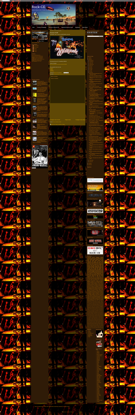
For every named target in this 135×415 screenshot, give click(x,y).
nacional (88, 258)
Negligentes (98, 380)
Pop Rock (93, 308)
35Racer (98, 352)
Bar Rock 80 (61, 74)
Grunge (89, 278)
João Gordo (88, 321)
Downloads (77, 27)
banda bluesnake (56, 74)
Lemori (98, 372)
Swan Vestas (99, 395)
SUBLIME (91, 326)
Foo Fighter (93, 280)
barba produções (94, 283)
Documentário (100, 287)
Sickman (98, 390)
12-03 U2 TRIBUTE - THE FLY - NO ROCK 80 (96, 120)
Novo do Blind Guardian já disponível (94, 127)
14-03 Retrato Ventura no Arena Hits (94, 116)
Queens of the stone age (99, 308)
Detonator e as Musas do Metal (97, 291)
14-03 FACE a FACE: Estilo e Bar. (94, 119)
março (90, 72)
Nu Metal (88, 324)
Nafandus (98, 379)
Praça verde (99, 325)
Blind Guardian (97, 278)
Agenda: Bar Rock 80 (40, 119)
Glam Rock (93, 306)
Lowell (98, 373)
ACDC (93, 267)
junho (90, 68)
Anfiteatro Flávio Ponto (95, 311)
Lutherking (98, 374)
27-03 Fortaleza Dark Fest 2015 (94, 96)
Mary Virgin (98, 376)
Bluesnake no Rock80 (92, 109)
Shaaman (95, 326)
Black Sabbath (99, 267)
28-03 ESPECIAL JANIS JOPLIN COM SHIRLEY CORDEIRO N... (95, 90)
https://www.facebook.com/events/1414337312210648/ (58, 64)
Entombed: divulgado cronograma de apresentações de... (94, 111)
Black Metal (89, 287)
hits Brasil (88, 310)
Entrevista (88, 265)
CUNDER (100, 264)
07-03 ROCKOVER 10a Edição (93, 136)
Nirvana (88, 277)
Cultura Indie (100, 303)
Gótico (88, 297)
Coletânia (88, 268)
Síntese (98, 397)
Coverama (88, 267)
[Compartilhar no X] (66, 72)
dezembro (90, 60)
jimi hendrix (98, 294)
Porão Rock (91, 325)
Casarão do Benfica (99, 290)
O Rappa (97, 324)
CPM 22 (96, 302)
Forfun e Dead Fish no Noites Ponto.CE (95, 128)
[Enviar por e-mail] (64, 72)
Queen (101, 266)
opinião (93, 278)
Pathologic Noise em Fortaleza (93, 130)
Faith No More (100, 319)
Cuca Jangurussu (89, 317)
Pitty (98, 282)
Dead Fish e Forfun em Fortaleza (94, 100)
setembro (90, 64)
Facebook (51, 68)
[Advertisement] (67, 111)
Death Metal (89, 269)
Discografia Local (90, 333)
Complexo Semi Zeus (95, 303)
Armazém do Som (89, 301)
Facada (98, 362)
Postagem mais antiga (80, 119)
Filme (88, 320)
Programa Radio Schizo (40, 93)
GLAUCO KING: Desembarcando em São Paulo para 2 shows (95, 74)
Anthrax (93, 290)
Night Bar (100, 269)
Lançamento (95, 258)
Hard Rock (95, 269)
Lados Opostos (99, 369)
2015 (89, 59)
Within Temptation (92, 294)
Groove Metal (95, 320)
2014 (89, 163)
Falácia (98, 365)
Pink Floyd (95, 263)
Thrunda (98, 401)
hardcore (90, 263)
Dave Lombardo (89, 291)
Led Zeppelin (94, 268)
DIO (88, 282)
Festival (101, 258)
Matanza (88, 274)
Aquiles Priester (91, 312)
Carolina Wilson (36, 45)
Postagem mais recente (55, 119)
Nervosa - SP (93, 285)
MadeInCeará (96, 262)
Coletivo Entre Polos (95, 316)
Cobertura (89, 262)
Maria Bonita (97, 260)
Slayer (101, 282)
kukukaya (97, 310)
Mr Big (96, 298)
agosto (90, 65)
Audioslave (97, 286)
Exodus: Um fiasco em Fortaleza (42, 106)
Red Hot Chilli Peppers (94, 272)
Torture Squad (94, 274)
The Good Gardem (96, 299)
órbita (89, 271)
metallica (100, 268)
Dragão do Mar (94, 271)
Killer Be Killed (98, 321)
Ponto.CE (97, 285)
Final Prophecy (99, 366)
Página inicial (68, 119)
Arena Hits (100, 271)
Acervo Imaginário (94, 264)
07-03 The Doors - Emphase (93, 131)
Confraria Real (100, 316)
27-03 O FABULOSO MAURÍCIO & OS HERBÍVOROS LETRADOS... (95, 95)
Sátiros (98, 396)
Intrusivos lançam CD (40, 81)
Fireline (98, 367)
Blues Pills (95, 295)
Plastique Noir (99, 382)
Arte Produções (100, 312)
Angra (93, 270)
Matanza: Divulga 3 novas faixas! (94, 86)
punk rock (101, 270)
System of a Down (95, 276)
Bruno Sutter (92, 302)
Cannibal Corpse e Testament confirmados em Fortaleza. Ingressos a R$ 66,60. (41, 99)
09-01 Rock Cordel (40, 131)
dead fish (88, 286)
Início (33, 27)
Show (65, 74)
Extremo (90, 273)
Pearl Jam (92, 277)
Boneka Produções (91, 315)
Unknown (35, 48)
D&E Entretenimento (95, 317)
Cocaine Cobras (99, 355)
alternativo (88, 283)
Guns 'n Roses (99, 280)
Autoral (91, 259)
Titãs (94, 289)
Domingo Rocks (96, 279)
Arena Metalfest (96, 312)
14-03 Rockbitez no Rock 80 (93, 115)
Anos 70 (100, 311)
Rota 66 (97, 270)
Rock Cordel (89, 270)
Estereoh (98, 360)
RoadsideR (98, 386)
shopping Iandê (89, 311)
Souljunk (98, 393)
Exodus (102, 277)
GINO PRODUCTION (97, 273)
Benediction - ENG (99, 301)
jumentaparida (93, 310)
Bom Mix (102, 278)
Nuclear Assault (93, 324)
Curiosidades (98, 277)
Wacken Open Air (100, 326)
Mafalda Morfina (99, 375)
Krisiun (88, 285)
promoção (101, 310)
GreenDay (97, 306)
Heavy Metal (99, 265)
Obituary (102, 307)
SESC (93, 293)
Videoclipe (89, 261)
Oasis (96, 282)
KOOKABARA (93, 307)
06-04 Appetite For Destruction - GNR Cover (95, 137)
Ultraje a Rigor (98, 289)
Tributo (97, 257)
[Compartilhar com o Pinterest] (68, 72)
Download (88, 266)
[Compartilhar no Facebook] (67, 72)
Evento (88, 264)
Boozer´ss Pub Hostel (97, 315)
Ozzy (99, 298)
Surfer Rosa (98, 394)
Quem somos (85, 27)
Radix (98, 383)
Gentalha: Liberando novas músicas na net (95, 83)
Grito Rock (101, 272)
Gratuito (97, 259)
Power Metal (95, 325)
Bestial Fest (88, 302)
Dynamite (98, 359)
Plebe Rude (89, 308)
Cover (102, 262)
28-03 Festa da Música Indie (93, 93)
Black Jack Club (97, 261)
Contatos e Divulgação (41, 27)
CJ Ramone (100, 295)
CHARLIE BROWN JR (100, 281)
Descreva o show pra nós (54, 27)
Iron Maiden (100, 263)
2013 (89, 164)
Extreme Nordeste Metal (95, 319)
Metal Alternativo (98, 307)
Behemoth (94, 301)
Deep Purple (90, 279)
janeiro (90, 161)
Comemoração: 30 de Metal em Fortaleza (95, 75)
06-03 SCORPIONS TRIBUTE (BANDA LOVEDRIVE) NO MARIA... (95, 141)
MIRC (94, 265)
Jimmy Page (100, 320)
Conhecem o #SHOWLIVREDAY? (42, 87)
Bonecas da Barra (99, 354)
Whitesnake (68, 74)
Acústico (93, 286)
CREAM (99, 302)
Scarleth (98, 388)
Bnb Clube (100, 283)
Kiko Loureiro (93, 321)
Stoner (101, 285)
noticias (89, 257)
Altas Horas (93, 281)
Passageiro (98, 381)
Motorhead (92, 282)
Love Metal (92, 298)
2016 (89, 57)
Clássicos (90, 303)
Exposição (89, 319)
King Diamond (93, 297)
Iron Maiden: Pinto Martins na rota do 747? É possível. (42, 138)
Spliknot (91, 299)
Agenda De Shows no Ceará (67, 27)
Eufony (98, 361)
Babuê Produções (95, 266)
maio (90, 69)
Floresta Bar (91, 320)
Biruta (101, 286)
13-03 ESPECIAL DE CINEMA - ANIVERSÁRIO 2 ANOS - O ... (94, 122)
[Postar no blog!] (65, 72)
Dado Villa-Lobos (101, 317)
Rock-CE (38, 7)
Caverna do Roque (100, 274)
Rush (91, 289)
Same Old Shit (99, 387)
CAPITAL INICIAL (94, 287)
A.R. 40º (98, 353)
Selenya (98, 389)
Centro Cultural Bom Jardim (94, 275)
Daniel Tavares (36, 47)
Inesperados (99, 368)
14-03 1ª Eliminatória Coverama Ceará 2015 (95, 117)
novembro (90, 61)
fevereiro (90, 160)
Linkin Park (98, 297)
